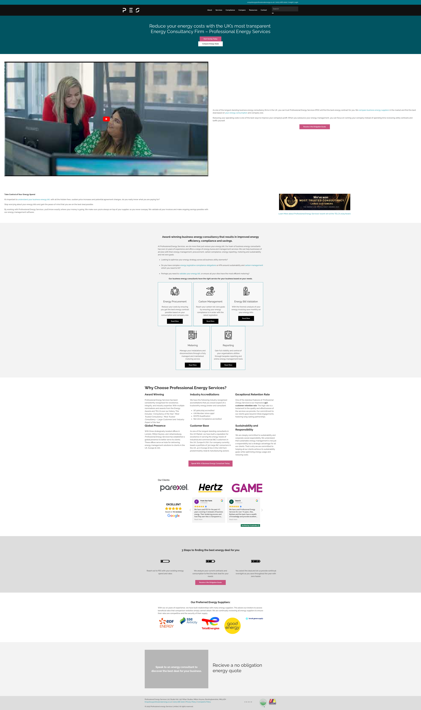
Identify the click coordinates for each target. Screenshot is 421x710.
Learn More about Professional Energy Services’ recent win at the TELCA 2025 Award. (314, 214)
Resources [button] (253, 10)
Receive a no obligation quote (314, 127)
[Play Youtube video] (106, 119)
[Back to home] (131, 10)
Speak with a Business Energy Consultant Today (210, 463)
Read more (175, 321)
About (209, 10)
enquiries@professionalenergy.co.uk (261, 2)
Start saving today (211, 39)
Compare (242, 10)
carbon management (254, 265)
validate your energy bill (189, 273)
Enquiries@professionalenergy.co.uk (158, 702)
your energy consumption (236, 113)
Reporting (228, 345)
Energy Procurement (174, 301)
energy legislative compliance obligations (198, 265)
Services (219, 10)
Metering (193, 345)
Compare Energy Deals (210, 44)
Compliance (230, 10)
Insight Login (293, 2)
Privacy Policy (191, 702)
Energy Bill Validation (246, 301)
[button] (262, 510)
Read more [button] (198, 519)
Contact (264, 10)
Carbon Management (210, 301)
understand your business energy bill (34, 199)
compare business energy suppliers (374, 110)
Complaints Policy (204, 702)
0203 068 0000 (281, 2)
